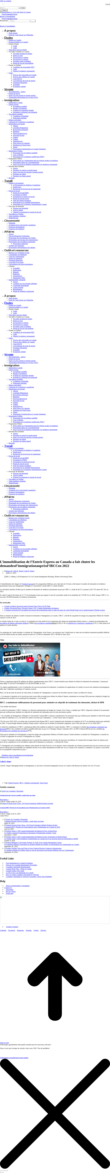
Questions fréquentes (20, 83)
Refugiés (12, 178)
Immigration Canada (15, 103)
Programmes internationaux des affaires (22, 247)
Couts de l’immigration (16, 256)
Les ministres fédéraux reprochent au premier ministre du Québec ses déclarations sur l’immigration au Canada (41, 844)
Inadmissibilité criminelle (17, 280)
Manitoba (16, 131)
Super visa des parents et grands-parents (22, 95)
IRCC (21, 783)
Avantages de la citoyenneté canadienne (22, 225)
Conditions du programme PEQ (23, 67)
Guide (15, 46)
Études (8, 37)
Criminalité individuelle (21, 285)
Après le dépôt (18, 210)
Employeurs (17, 187)
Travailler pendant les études (22, 54)
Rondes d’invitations (20, 108)
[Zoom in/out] (7, 1170)
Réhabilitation (17, 289)
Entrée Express (13, 783)
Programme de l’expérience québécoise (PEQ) (28, 157)
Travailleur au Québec (16, 214)
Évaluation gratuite (19, 86)
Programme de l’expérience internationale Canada (30, 204)
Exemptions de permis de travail (24, 197)
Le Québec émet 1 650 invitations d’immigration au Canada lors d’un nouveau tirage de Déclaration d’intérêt (41, 839)
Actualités (16, 84)
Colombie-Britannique (20, 128)
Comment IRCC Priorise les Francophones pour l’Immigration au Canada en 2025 (25, 807)
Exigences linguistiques (16, 227)
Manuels (16, 272)
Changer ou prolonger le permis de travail (27, 212)
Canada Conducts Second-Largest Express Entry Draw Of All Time (27, 606)
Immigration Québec (16, 151)
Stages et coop (18, 55)
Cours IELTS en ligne (16, 262)
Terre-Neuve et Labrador (21, 143)
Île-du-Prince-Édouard (20, 130)
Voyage (8, 89)
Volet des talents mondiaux (22, 200)
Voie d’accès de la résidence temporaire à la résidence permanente (35, 164)
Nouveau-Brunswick (20, 133)
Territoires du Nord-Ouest (21, 145)
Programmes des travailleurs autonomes (22, 242)
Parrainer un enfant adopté (22, 176)
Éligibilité (12, 223)
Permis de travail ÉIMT (21, 193)
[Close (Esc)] (1, 1170)
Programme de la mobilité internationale (26, 202)
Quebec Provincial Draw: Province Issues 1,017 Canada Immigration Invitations (31, 608)
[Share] (3, 1170)
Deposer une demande (20, 208)
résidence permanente (31, 783)
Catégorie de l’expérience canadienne (21, 122)
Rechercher (4, 21)
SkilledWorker (13, 218)
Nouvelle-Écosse (18, 135)
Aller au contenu (5, 1)
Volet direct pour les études (18, 50)
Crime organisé (18, 287)
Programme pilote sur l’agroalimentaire (26, 162)
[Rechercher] (33, 21)
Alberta (15, 126)
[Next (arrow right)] (3, 1172)
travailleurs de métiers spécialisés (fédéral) (14, 623)
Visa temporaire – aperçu (17, 92)
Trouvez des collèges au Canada (24, 77)
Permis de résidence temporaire (23, 291)
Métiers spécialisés (15, 120)
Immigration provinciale (17, 124)
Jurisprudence (17, 276)
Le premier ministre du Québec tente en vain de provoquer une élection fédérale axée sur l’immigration (39, 850)
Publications (17, 270)
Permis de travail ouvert (21, 198)
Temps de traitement (15, 258)
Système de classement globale (23, 110)
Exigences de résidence (16, 229)
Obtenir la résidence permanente (24, 71)
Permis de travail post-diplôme (23, 63)
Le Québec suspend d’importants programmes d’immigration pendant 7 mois (30, 833)
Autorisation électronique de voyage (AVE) (23, 97)
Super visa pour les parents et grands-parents (28, 172)
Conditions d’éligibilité (20, 116)
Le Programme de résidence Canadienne (26, 185)
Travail (8, 180)
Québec (15, 139)
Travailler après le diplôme (22, 61)
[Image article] (16, 819)
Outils (11, 73)
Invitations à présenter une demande (25, 112)
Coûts (15, 48)
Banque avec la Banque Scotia (19, 253)
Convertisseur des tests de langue (24, 81)
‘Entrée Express (27, 584)
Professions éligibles (20, 118)
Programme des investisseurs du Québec (22, 238)
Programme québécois (20, 244)
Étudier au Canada (15, 40)
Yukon (15, 147)
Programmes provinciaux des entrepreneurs (23, 240)
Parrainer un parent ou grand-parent (25, 170)
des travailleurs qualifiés (43, 623)
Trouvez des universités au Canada (24, 75)
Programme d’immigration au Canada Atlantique (29, 149)
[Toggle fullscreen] (5, 1170)
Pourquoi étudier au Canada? (18, 42)
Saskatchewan (18, 141)
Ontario (15, 137)
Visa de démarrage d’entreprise (19, 236)
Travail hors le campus (20, 59)
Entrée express (13, 104)
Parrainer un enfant (19, 174)
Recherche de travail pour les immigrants (26, 189)
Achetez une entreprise (16, 246)
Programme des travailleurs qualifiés (25, 153)
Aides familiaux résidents (17, 216)
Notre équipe (13, 33)
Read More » (4, 800)
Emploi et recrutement (16, 183)
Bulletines (16, 274)
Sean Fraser (44, 783)
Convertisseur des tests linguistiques (21, 264)
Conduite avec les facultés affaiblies (25, 284)
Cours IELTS (17, 79)
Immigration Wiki (19, 278)
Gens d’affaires (18, 155)
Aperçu (15, 168)
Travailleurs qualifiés (20, 106)
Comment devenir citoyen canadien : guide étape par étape (17, 795)
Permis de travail (14, 93)
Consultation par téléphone (18, 255)
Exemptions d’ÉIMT (20, 195)
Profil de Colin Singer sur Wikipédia (21, 35)
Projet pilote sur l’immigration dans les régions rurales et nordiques (35, 160)
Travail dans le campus (20, 57)
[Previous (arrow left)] (1, 1172)
